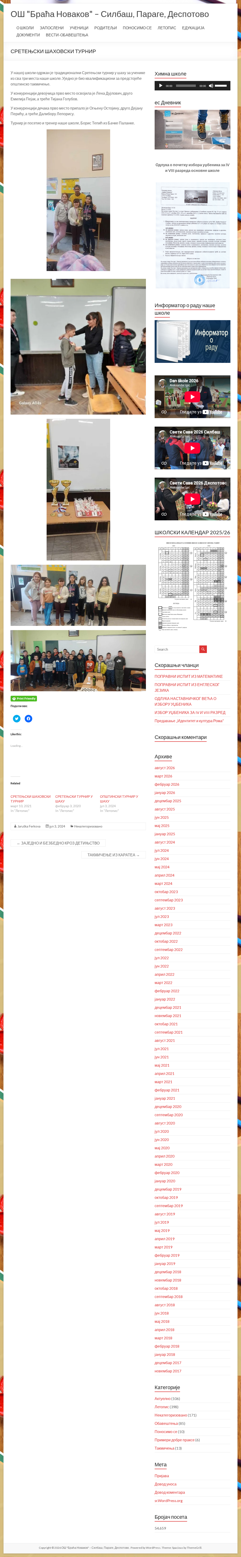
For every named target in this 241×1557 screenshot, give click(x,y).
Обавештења (166, 1423)
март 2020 (163, 1164)
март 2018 (163, 1338)
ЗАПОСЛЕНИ (52, 27)
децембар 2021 (168, 1007)
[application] (192, 85)
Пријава (162, 1475)
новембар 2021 (168, 1015)
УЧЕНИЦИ (79, 27)
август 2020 (165, 1123)
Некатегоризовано (88, 826)
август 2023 (165, 908)
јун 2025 (162, 817)
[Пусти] (160, 85)
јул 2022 (162, 957)
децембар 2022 (168, 933)
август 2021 (165, 1040)
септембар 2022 (169, 949)
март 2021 (163, 1081)
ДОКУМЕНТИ (28, 35)
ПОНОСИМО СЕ (137, 27)
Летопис (162, 1406)
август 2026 (165, 767)
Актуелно (163, 1398)
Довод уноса (166, 1484)
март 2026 (163, 776)
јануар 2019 (165, 1263)
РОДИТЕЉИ (105, 27)
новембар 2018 (168, 1280)
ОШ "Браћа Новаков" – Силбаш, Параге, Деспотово (110, 13)
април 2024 (164, 875)
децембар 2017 (168, 1362)
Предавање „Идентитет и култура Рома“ (189, 720)
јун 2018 (162, 1313)
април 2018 (164, 1329)
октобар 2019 (166, 1197)
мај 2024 (162, 867)
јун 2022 (162, 966)
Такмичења (164, 1448)
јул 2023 (162, 916)
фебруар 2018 (167, 1346)
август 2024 (165, 842)
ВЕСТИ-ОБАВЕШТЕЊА (67, 35)
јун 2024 (162, 858)
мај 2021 (162, 1065)
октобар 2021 (166, 1024)
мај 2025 (162, 825)
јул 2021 (162, 1048)
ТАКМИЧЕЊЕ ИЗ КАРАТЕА (114, 855)
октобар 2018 (166, 1288)
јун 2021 (162, 1057)
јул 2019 (162, 1222)
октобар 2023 (166, 891)
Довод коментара (170, 1492)
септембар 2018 (169, 1296)
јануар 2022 (165, 999)
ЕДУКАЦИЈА (193, 27)
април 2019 (164, 1238)
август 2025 (165, 809)
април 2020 (164, 1156)
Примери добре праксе (175, 1440)
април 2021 (164, 1073)
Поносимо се (166, 1431)
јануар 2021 (165, 1098)
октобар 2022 (166, 941)
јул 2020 (162, 1131)
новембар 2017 (168, 1371)
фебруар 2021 (167, 1090)
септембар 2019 (169, 1205)
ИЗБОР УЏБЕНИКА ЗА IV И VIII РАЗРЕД (190, 712)
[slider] (221, 85)
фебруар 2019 (167, 1255)
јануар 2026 (165, 792)
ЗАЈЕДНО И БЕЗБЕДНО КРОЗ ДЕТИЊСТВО (58, 843)
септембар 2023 (169, 900)
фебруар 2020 (167, 1172)
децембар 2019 (168, 1189)
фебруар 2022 (167, 991)
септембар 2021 (169, 1032)
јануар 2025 (165, 834)
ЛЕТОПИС (167, 27)
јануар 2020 (165, 1181)
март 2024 (163, 883)
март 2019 (163, 1247)
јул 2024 (162, 850)
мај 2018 (162, 1321)
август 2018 (165, 1304)
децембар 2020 (168, 1106)
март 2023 (163, 924)
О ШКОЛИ (25, 27)
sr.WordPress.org (169, 1500)
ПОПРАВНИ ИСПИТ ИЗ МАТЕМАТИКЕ (189, 676)
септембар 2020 (169, 1114)
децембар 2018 (168, 1271)
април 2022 (164, 974)
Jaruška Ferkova (28, 826)
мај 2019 (162, 1230)
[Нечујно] (211, 85)
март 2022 (163, 982)
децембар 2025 (168, 800)
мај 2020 (162, 1147)
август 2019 (165, 1214)
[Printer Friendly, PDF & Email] (24, 698)
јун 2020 (162, 1139)
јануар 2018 (165, 1354)
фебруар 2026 (167, 784)
